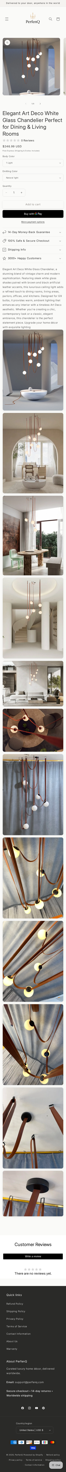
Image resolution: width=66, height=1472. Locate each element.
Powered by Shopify (33, 1455)
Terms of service (34, 1460)
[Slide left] (25, 103)
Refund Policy (14, 1303)
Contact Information (18, 1333)
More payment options (33, 222)
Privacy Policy (14, 1318)
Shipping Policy (15, 1311)
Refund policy (53, 1455)
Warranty (11, 1348)
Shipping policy (53, 1460)
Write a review (33, 1256)
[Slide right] (40, 103)
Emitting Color (10, 171)
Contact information (34, 1465)
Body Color (9, 156)
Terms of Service (16, 1326)
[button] (6, 19)
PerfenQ (19, 1455)
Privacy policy (15, 1460)
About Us (12, 1341)
